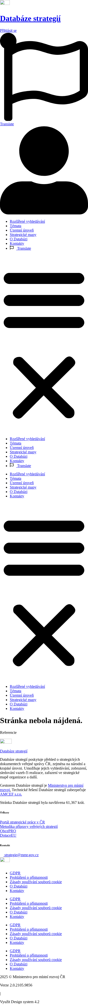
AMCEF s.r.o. (11, 794)
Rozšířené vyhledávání (27, 221)
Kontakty (17, 243)
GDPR (15, 873)
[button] (44, 344)
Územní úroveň (22, 230)
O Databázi (18, 239)
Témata (15, 226)
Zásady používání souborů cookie (36, 882)
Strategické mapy (23, 235)
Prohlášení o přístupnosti (29, 877)
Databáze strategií (30, 18)
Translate (23, 248)
